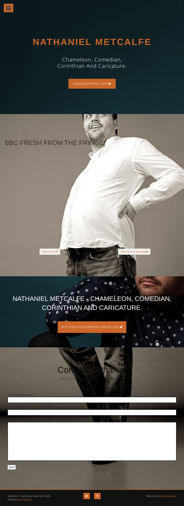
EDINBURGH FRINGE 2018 (90, 84)
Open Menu (8, 8)
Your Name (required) (20, 394)
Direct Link (48, 251)
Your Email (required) (20, 407)
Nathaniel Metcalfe (92, 42)
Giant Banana (168, 496)
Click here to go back (133, 251)
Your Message (16, 420)
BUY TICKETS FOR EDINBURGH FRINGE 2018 (90, 327)
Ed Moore (25, 499)
